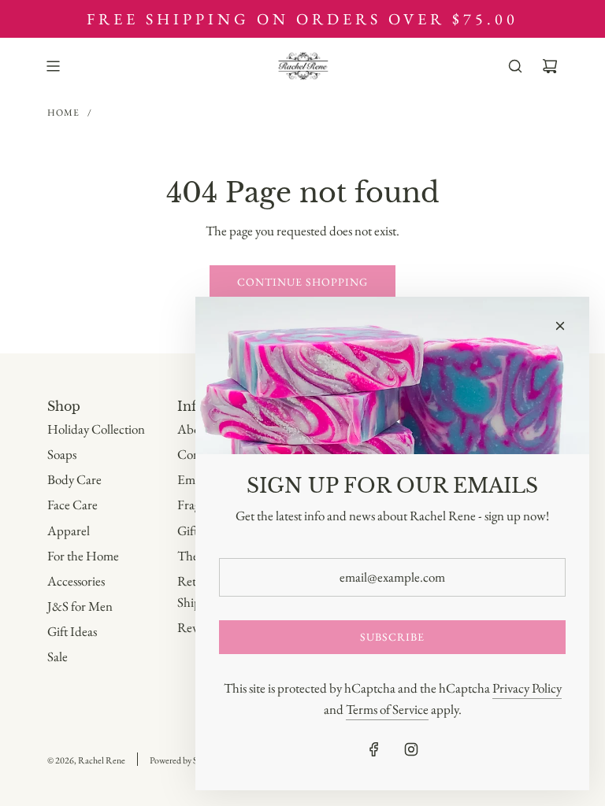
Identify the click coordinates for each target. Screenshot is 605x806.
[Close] (560, 326)
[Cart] (550, 66)
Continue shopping (302, 282)
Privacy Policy (527, 688)
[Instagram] (411, 749)
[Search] (515, 66)
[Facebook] (374, 749)
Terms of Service (387, 709)
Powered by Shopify (185, 760)
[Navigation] (52, 66)
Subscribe (392, 637)
